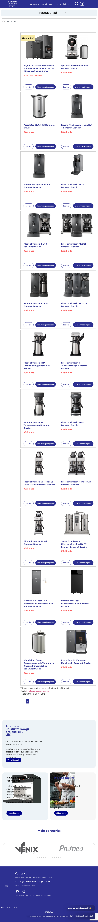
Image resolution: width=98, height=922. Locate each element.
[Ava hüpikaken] (76, 3)
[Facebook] (17, 891)
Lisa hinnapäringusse (45, 87)
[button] (49, 13)
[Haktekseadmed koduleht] (12, 4)
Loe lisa (29, 87)
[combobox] (49, 21)
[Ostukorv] (80, 4)
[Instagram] (24, 891)
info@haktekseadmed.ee (37, 691)
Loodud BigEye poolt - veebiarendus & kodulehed (49, 916)
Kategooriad (48, 12)
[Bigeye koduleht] (49, 912)
